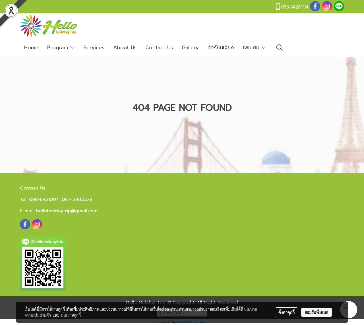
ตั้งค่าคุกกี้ (286, 312)
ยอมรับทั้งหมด (316, 312)
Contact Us (159, 48)
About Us (124, 48)
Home (31, 48)
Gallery (190, 48)
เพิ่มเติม (252, 48)
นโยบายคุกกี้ (71, 315)
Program (58, 48)
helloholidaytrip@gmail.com (67, 210)
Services (93, 48)
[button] (279, 47)
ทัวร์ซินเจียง (221, 48)
